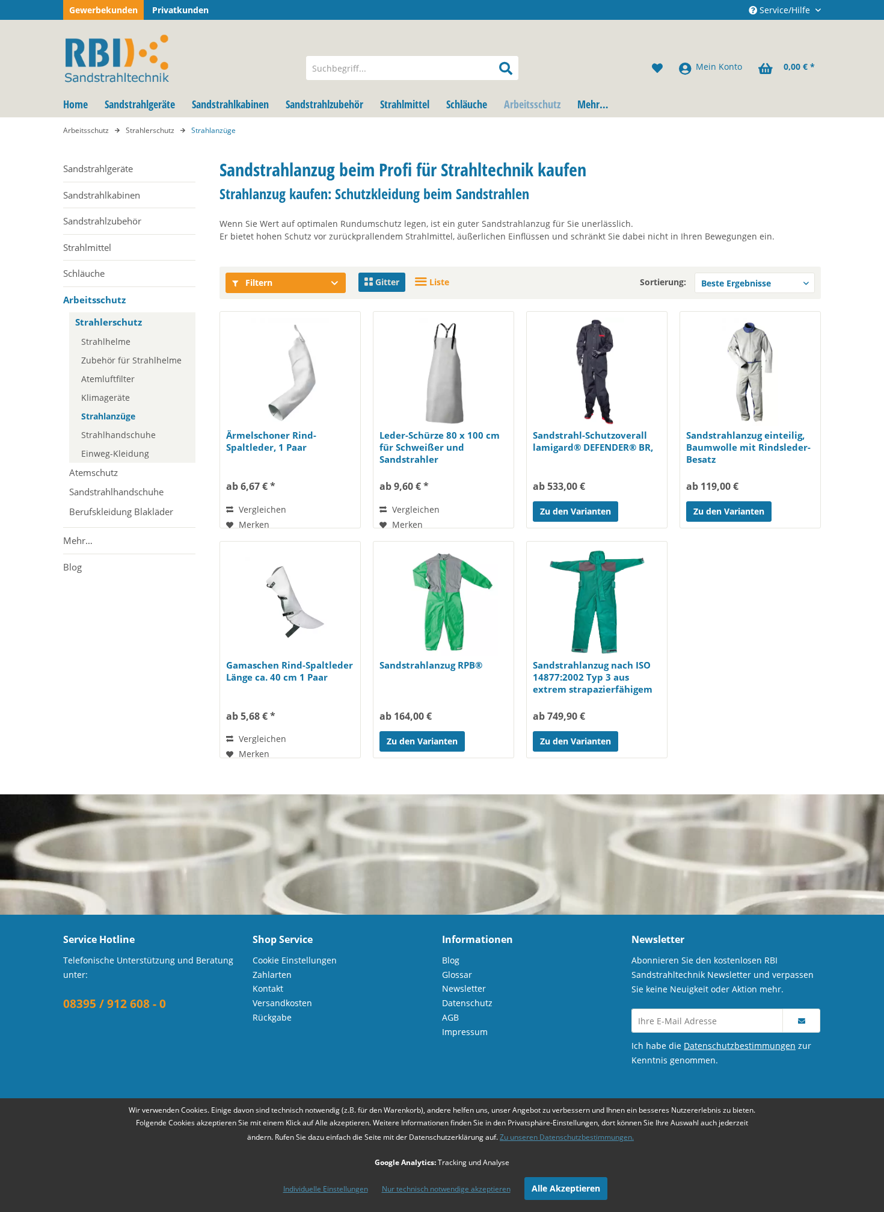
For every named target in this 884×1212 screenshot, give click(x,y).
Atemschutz (93, 472)
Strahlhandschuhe (118, 435)
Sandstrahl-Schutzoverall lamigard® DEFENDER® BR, (593, 441)
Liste (438, 282)
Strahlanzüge (108, 416)
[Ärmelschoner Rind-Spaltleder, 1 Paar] (290, 372)
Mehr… (78, 540)
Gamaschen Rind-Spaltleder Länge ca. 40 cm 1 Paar (289, 671)
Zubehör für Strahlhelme (131, 360)
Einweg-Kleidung (115, 453)
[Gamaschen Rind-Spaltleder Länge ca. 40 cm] (290, 602)
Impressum (465, 1031)
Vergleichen (261, 509)
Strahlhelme (105, 341)
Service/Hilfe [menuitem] (784, 10)
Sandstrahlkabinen (101, 195)
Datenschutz (467, 1003)
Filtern (257, 282)
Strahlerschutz (108, 322)
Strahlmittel (87, 247)
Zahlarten (272, 974)
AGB (450, 1017)
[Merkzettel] (657, 68)
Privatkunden (180, 10)
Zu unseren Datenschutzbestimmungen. (567, 1137)
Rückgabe (272, 1017)
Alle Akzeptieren (566, 1188)
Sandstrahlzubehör (102, 221)
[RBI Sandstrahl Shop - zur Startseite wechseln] (176, 56)
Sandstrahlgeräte (98, 168)
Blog (72, 567)
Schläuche (84, 273)
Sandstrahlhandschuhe (116, 492)
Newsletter (464, 988)
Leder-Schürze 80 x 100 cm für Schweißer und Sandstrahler (439, 447)
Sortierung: (663, 282)
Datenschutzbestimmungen (740, 1045)
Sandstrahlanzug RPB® (430, 665)
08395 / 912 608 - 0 (114, 1004)
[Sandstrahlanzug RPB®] (443, 602)
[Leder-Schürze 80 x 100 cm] (443, 372)
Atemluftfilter (108, 379)
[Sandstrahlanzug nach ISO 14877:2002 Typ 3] (597, 602)
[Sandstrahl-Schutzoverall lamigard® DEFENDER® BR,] (597, 372)
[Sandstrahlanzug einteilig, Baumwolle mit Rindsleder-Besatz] (750, 372)
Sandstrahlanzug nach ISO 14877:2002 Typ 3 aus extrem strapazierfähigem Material (592, 677)
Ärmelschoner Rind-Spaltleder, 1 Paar (271, 441)
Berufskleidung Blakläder (121, 512)
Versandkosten (282, 1003)
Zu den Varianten (575, 511)
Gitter (386, 282)
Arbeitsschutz (94, 300)
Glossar (457, 974)
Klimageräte (105, 397)
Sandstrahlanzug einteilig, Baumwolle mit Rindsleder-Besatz (748, 447)
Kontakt (268, 988)
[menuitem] (412, 68)
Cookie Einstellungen (295, 960)
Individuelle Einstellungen (325, 1189)
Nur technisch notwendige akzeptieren (446, 1189)
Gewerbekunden (103, 10)
